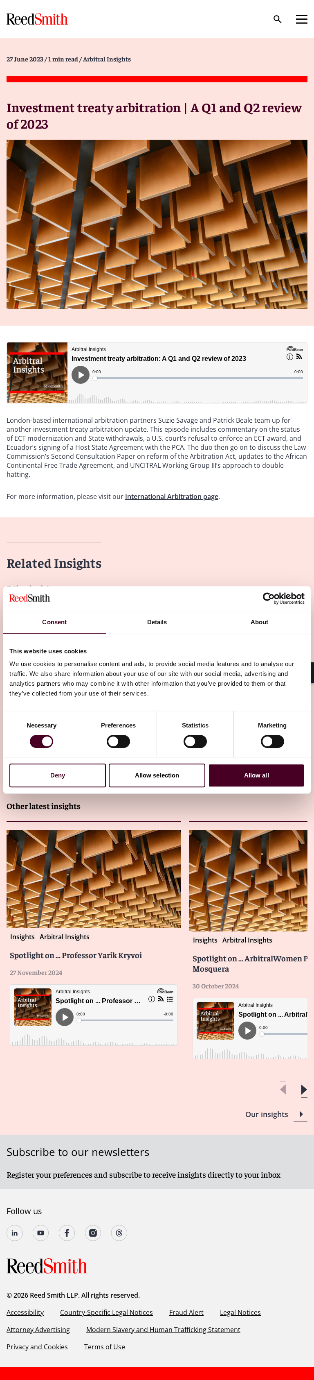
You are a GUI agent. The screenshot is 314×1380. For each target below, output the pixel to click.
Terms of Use (104, 1346)
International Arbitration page (171, 496)
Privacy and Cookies (37, 1346)
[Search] (277, 19)
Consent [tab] (54, 622)
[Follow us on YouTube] (41, 1233)
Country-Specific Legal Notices (106, 1312)
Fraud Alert (186, 1312)
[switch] (118, 741)
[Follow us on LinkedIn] (15, 1233)
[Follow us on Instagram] (93, 1233)
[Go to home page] (38, 19)
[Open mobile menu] (301, 19)
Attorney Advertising (38, 1329)
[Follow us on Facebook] (67, 1233)
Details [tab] (157, 622)
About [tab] (260, 622)
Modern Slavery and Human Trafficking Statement (163, 1329)
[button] (304, 1089)
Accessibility (25, 1312)
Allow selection (157, 775)
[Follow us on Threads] (119, 1233)
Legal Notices (240, 1312)
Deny (57, 775)
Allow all (256, 775)
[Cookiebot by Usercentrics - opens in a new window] (269, 598)
